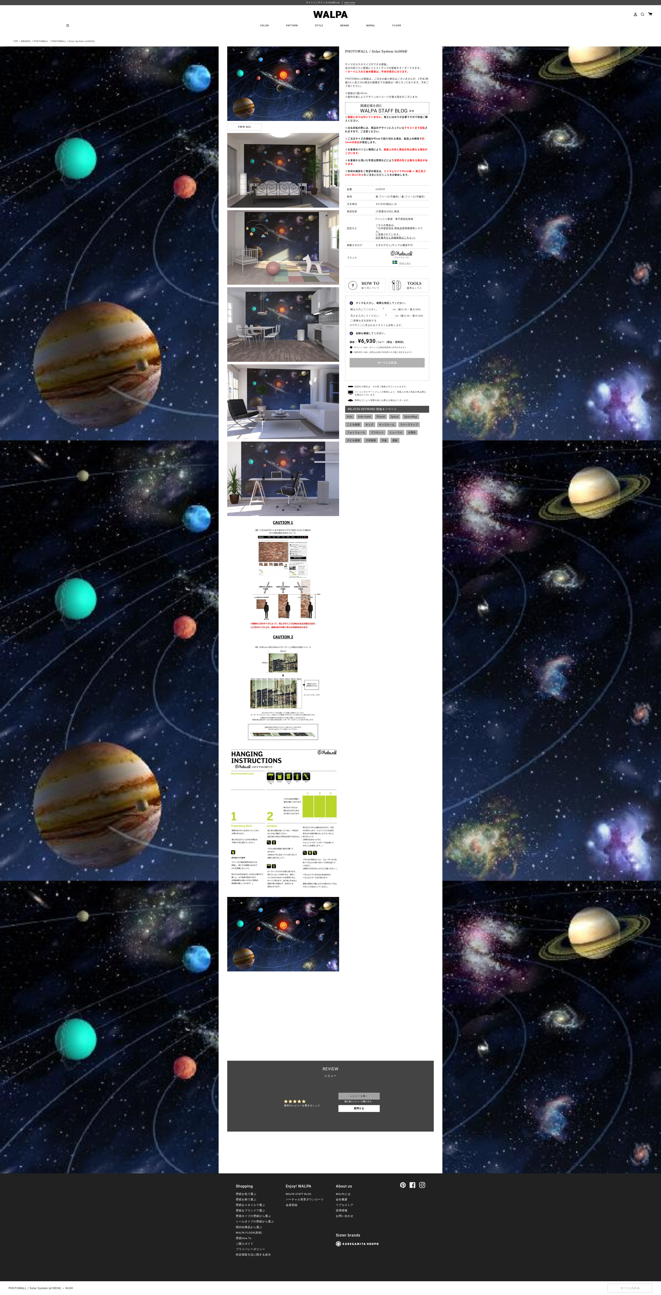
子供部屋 (371, 440)
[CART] (650, 14)
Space (394, 416)
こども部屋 (353, 424)
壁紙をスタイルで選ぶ (250, 1205)
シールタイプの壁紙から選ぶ (255, 1221)
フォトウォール (356, 432)
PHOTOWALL (41, 41)
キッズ (369, 424)
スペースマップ (409, 424)
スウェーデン (405, 263)
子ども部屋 (353, 440)
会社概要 (342, 1199)
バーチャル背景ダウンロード (305, 1199)
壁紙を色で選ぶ (246, 1194)
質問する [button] (359, 1108)
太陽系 (412, 432)
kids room (364, 416)
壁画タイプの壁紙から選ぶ (253, 1216)
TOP (15, 41)
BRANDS (26, 41)
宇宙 (384, 440)
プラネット (377, 432)
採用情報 (342, 1210)
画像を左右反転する (365, 320)
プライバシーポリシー (250, 1249)
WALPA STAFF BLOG (298, 1194)
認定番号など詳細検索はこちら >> (396, 237)
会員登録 (291, 1205)
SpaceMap (410, 416)
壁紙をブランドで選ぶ (250, 1210)
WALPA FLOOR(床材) (249, 1233)
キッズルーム (387, 424)
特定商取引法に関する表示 (253, 1255)
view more (349, 2)
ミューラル (395, 432)
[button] (642, 14)
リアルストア (344, 1205)
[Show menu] (68, 25)
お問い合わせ (344, 1216)
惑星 (395, 440)
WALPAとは (343, 1194)
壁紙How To (243, 1238)
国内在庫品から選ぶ (249, 1227)
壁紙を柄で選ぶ (246, 1199)
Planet (381, 416)
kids (350, 416)
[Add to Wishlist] (387, 373)
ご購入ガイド (244, 1244)
